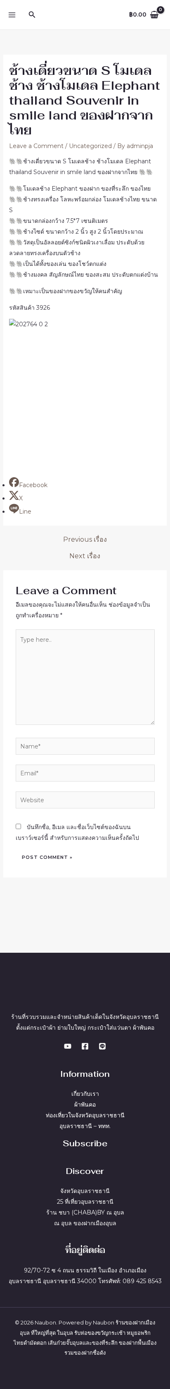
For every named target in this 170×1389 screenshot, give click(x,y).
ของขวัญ (97, 1332)
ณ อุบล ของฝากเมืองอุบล (85, 1223)
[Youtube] (67, 1046)
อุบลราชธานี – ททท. (85, 1126)
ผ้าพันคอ (85, 1104)
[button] (32, 15)
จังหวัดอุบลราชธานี (85, 1191)
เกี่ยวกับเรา (85, 1093)
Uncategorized (90, 146)
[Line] (102, 1046)
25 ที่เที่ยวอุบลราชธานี (85, 1201)
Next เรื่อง (84, 556)
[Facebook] (85, 1046)
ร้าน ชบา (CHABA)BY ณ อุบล (85, 1212)
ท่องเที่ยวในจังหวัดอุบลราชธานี (85, 1115)
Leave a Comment (36, 146)
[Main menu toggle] (11, 14)
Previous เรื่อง (85, 539)
